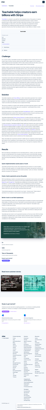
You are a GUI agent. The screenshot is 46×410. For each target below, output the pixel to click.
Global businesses (27, 349)
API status (26, 394)
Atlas (14, 339)
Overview (32, 5)
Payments (15, 366)
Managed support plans (39, 372)
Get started (5, 311)
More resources (38, 356)
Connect (14, 349)
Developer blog (27, 400)
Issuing (14, 359)
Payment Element (8, 125)
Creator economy (27, 359)
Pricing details (5, 323)
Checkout (15, 345)
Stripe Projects (27, 398)
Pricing (14, 338)
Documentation (27, 391)
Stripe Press (37, 365)
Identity (14, 356)
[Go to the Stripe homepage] (3, 336)
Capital (14, 344)
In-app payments (27, 350)
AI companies (26, 358)
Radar (14, 369)
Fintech (25, 361)
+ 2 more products (5, 44)
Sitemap (36, 353)
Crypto (14, 350)
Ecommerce (26, 344)
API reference (27, 323)
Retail (25, 376)
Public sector (26, 374)
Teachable (4, 19)
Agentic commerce (27, 341)
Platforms (26, 355)
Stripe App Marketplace (28, 382)
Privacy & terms (38, 347)
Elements (15, 353)
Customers (4, 5)
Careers (36, 362)
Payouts (14, 367)
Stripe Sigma (15, 372)
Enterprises (26, 338)
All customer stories (40, 5)
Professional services (28, 373)
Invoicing (14, 358)
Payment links (15, 364)
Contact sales (5, 260)
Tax (13, 373)
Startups (25, 339)
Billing (14, 342)
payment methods (17, 125)
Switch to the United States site (23, 407)
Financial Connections (17, 355)
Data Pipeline (15, 352)
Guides (36, 338)
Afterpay (28, 129)
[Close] (44, 404)
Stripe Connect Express (19, 117)
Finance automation (28, 347)
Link (25, 125)
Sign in (36, 375)
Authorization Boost (17, 341)
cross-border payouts (22, 134)
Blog (36, 341)
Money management (28, 353)
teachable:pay (26, 111)
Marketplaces (26, 352)
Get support (37, 371)
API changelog (26, 395)
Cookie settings (38, 354)
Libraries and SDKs (27, 397)
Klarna (33, 129)
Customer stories (38, 339)
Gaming (25, 362)
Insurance (26, 367)
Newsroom (37, 363)
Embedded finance (27, 345)
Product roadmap (38, 360)
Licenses (36, 351)
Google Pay (11, 182)
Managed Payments (17, 362)
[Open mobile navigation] (43, 2)
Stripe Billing (17, 98)
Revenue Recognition (17, 370)
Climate (14, 347)
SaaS (25, 356)
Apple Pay (4, 182)
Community (37, 342)
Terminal (14, 375)
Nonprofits (26, 371)
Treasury (14, 376)
